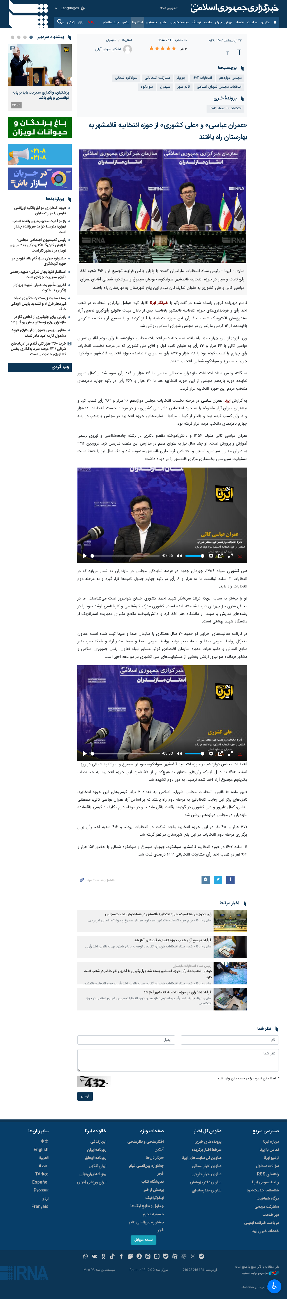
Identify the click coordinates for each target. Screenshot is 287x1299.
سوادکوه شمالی (126, 78)
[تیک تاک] (112, 1256)
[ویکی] (94, 1256)
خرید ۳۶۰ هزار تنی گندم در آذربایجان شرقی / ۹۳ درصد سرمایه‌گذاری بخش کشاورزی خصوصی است (38, 349)
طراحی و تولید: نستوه (255, 1273)
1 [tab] (31, 37)
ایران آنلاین (97, 1166)
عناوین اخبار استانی (206, 1166)
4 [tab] (12, 37)
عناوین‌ (265, 22)
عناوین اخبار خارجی (206, 1174)
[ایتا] (148, 1256)
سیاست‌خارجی (179, 22)
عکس (125, 22)
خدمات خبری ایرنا (265, 1231)
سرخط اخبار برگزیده (206, 1150)
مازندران (111, 40)
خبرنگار (162, 303)
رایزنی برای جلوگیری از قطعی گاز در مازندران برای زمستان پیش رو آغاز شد (38, 320)
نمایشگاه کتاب (153, 1182)
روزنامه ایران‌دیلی (92, 1174)
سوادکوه (147, 87)
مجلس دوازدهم (230, 78)
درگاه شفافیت (268, 1198)
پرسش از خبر (154, 1190)
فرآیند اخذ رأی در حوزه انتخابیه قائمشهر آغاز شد (178, 993)
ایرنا (234, 8)
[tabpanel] (40, 77)
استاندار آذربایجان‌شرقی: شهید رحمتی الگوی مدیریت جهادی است (38, 274)
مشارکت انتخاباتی (157, 78)
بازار (80, 22)
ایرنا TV (91, 22)
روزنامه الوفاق (95, 1158)
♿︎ (274, 1286)
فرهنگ (196, 22)
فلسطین (151, 22)
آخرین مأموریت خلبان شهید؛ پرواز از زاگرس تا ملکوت (39, 288)
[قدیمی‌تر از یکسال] (230, 921)
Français (39, 1206)
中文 (44, 1141)
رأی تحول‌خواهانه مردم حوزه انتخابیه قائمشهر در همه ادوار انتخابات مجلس (158, 914)
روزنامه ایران (96, 1150)
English (41, 1150)
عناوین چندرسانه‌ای (206, 1190)
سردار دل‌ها (155, 1157)
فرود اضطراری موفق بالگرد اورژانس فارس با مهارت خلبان (40, 211)
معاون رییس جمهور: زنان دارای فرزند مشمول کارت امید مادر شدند (38, 333)
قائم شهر (183, 87)
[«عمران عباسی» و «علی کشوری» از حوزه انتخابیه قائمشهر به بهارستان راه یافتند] (162, 206)
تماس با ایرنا (269, 1150)
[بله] (166, 1256)
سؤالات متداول (267, 1166)
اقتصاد (239, 22)
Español (40, 1182)
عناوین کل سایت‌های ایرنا (201, 1158)
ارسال (85, 1096)
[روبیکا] (184, 1256)
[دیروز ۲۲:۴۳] (40, 65)
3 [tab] (18, 37)
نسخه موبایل (143, 1240)
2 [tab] (25, 37)
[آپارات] (175, 1256)
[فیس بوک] (121, 1256)
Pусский (41, 1190)
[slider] (125, 556)
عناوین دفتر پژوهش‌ (205, 1182)
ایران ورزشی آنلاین (91, 1182)
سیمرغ (165, 87)
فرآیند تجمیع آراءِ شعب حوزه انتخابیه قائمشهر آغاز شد (173, 941)
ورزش (228, 22)
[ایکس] (192, 1256)
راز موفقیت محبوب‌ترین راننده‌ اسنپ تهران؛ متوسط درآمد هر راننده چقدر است (39, 226)
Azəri (43, 1166)
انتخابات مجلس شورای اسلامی (219, 87)
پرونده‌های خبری (208, 1141)
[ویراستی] (130, 1256)
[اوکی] (103, 1256)
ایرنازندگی (98, 1141)
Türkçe (41, 1174)
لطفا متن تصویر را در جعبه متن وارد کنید (248, 1078)
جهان (218, 22)
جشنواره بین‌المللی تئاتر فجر (146, 1226)
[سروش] (139, 1256)
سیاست (252, 22)
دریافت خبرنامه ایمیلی (261, 1223)
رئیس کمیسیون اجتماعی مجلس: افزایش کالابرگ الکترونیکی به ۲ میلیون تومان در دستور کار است (38, 245)
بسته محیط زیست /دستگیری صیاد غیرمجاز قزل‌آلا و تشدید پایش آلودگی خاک (38, 303)
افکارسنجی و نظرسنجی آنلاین (145, 1145)
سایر (61, 22)
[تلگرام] (201, 1256)
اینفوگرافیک (154, 1198)
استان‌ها (137, 22)
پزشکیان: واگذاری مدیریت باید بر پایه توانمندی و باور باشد (41, 95)
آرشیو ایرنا (271, 1158)
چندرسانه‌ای (111, 22)
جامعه (208, 22)
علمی (163, 22)
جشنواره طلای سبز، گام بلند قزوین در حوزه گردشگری (39, 261)
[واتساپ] (85, 1256)
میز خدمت (271, 1215)
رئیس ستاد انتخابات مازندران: (192, 966)
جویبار (181, 78)
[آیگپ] (157, 1256)
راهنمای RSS (268, 1174)
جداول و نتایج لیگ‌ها (147, 1206)
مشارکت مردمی (266, 1206)
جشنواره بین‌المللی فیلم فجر (146, 1170)
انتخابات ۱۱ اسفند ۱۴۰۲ (225, 108)
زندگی (71, 22)
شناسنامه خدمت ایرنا (263, 1190)
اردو (45, 1198)
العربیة (43, 1158)
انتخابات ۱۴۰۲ (202, 78)
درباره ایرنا (271, 1141)
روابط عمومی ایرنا (265, 1182)
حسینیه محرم (153, 1214)
